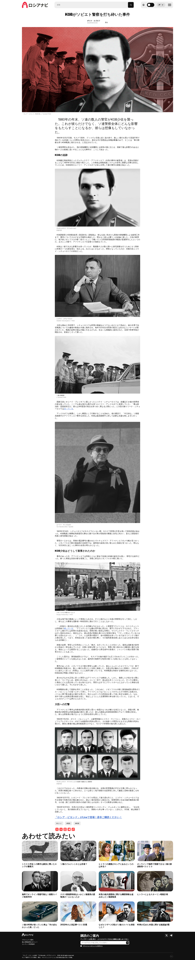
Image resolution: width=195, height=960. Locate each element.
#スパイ (59, 823)
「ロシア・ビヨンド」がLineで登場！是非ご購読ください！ (88, 817)
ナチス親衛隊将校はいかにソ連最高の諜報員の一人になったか (77, 895)
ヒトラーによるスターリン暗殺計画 (152, 894)
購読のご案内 (89, 935)
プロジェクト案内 (27, 940)
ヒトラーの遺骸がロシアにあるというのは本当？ (116, 865)
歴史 (106, 22)
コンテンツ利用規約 (28, 944)
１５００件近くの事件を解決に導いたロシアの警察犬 (39, 865)
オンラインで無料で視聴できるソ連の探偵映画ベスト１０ (154, 865)
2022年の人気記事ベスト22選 (73, 924)
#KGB (77, 823)
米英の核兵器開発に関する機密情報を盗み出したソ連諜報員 (116, 895)
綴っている (68, 628)
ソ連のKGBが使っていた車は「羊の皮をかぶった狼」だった (39, 925)
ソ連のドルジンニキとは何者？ (73, 864)
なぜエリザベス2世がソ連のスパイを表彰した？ (117, 925)
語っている (68, 409)
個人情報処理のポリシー (30, 942)
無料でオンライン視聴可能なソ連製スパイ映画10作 (39, 895)
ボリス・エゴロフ (93, 21)
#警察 (68, 823)
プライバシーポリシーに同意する (93, 946)
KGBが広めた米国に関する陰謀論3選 (153, 924)
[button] (126, 3)
